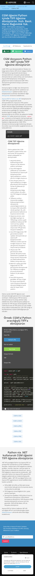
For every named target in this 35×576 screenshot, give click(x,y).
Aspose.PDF (11, 6)
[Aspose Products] (10, 2)
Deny (24, 570)
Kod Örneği (6, 46)
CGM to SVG (17, 441)
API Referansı (17, 46)
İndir (8, 51)
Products (14, 552)
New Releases (24, 552)
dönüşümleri (6, 95)
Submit (5, 541)
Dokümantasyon (7, 92)
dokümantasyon (7, 512)
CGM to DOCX (17, 421)
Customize (10, 570)
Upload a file (12, 340)
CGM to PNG (17, 436)
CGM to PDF (17, 431)
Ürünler (3, 6)
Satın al (29, 51)
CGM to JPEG (17, 426)
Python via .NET (22, 6)
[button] (2, 2)
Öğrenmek (18, 51)
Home (6, 552)
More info (18, 563)
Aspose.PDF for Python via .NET (11, 99)
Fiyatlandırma (27, 46)
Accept (17, 566)
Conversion (5, 8)
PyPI (8, 116)
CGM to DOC (17, 416)
